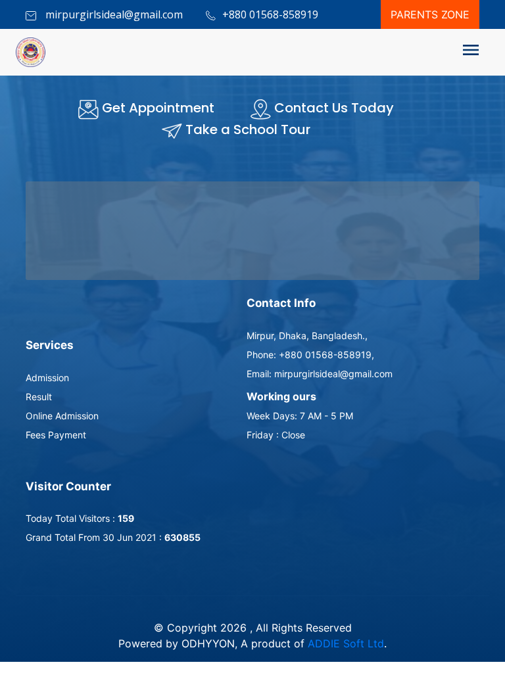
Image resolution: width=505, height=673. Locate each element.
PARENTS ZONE (430, 14)
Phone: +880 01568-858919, (310, 354)
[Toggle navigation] (470, 52)
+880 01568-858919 (270, 14)
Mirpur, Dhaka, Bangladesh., (307, 335)
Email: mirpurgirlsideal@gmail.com (320, 373)
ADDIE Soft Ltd (346, 643)
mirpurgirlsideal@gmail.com (113, 14)
